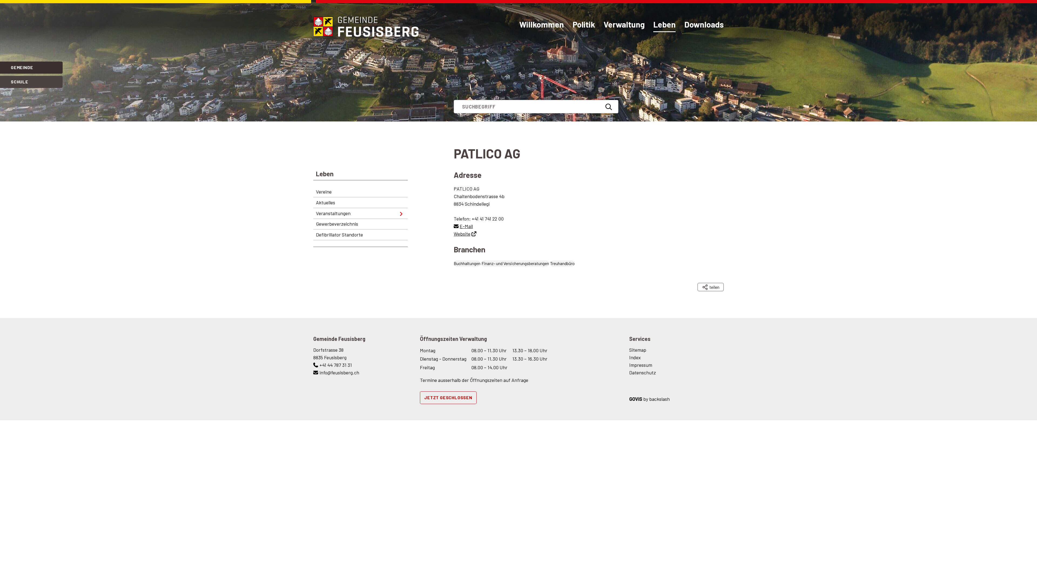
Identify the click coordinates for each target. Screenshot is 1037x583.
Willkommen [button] (541, 24)
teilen (714, 287)
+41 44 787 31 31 (335, 365)
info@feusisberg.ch (339, 372)
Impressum (640, 365)
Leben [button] (664, 24)
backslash (659, 399)
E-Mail (466, 226)
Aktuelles (325, 202)
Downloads (704, 24)
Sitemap (637, 350)
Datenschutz (642, 372)
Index (635, 357)
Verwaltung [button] (624, 24)
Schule (19, 81)
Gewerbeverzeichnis (337, 224)
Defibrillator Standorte (339, 235)
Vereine (324, 192)
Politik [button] (584, 24)
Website (462, 234)
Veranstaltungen (333, 213)
